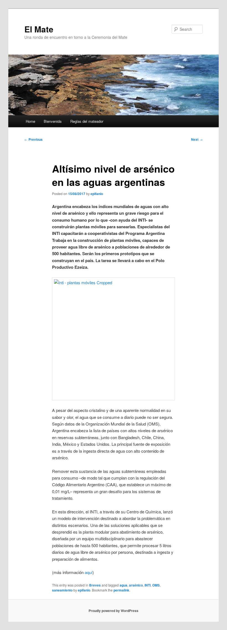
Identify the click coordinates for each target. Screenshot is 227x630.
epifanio (97, 193)
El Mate (38, 29)
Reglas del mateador (86, 121)
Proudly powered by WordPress (113, 610)
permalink (121, 590)
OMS (156, 585)
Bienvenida (52, 121)
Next (197, 139)
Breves (95, 585)
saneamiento (62, 590)
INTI (148, 585)
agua (123, 585)
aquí (88, 572)
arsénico (136, 585)
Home (30, 121)
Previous (33, 139)
